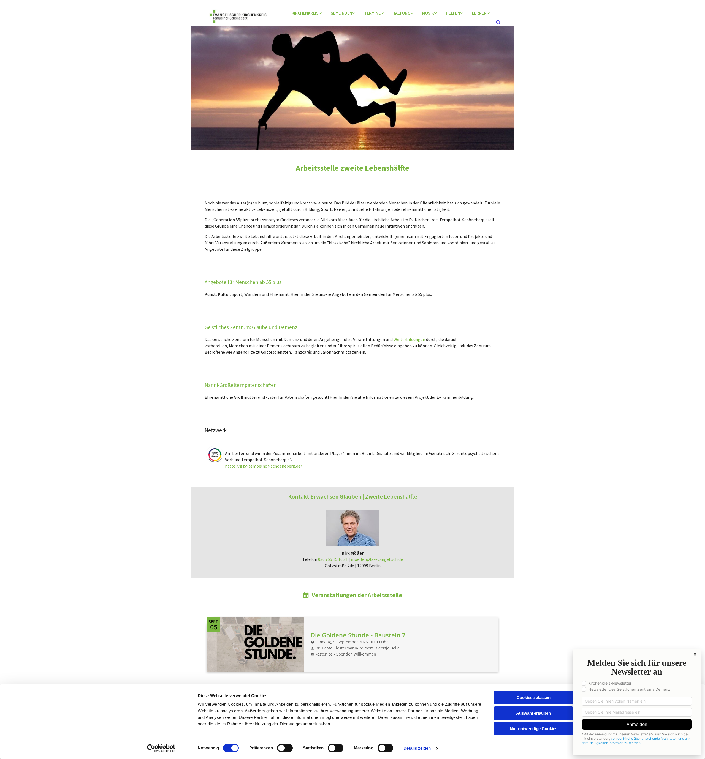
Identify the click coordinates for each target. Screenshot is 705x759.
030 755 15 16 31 (333, 559)
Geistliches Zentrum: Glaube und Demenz (251, 327)
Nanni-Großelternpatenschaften (241, 385)
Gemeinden (341, 13)
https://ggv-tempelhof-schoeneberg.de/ (263, 466)
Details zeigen (417, 748)
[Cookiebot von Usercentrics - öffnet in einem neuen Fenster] (161, 748)
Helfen (453, 13)
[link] (306, 13)
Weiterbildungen (409, 339)
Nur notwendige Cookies (533, 728)
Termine (372, 13)
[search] (498, 22)
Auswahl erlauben (533, 713)
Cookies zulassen (534, 697)
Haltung (401, 13)
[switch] (285, 748)
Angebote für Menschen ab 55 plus (243, 282)
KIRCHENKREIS (305, 13)
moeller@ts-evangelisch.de (377, 559)
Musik (428, 13)
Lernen (479, 13)
